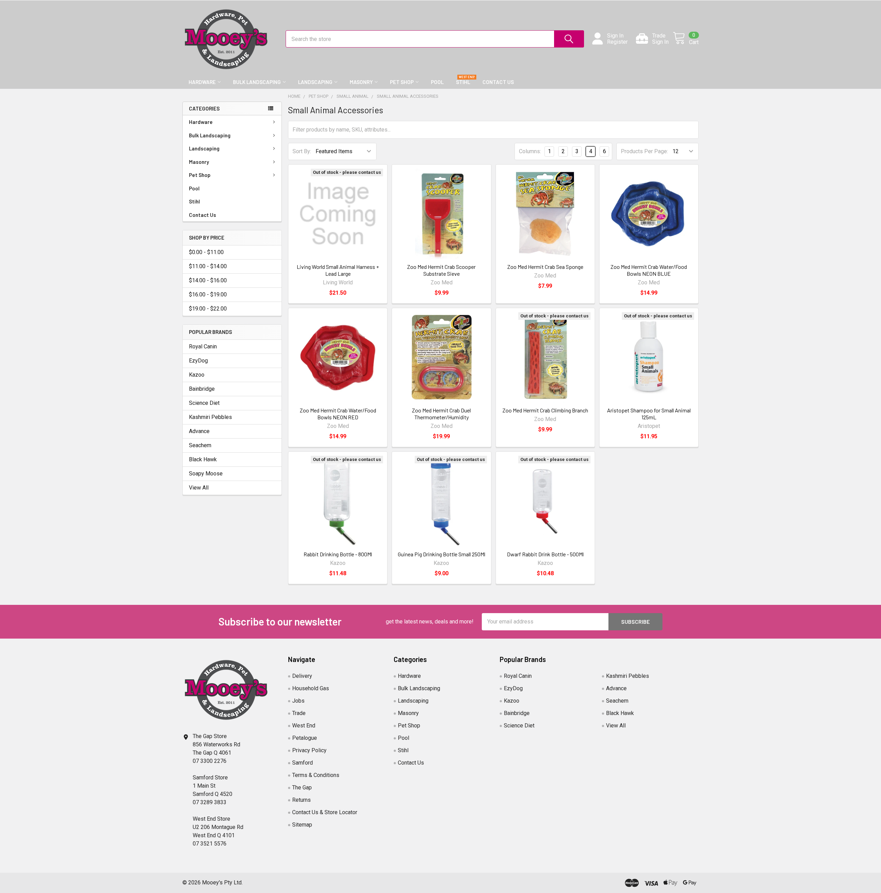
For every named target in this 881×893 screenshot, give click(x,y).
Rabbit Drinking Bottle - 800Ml (338, 554)
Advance (199, 431)
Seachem (200, 445)
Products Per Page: (644, 151)
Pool (437, 82)
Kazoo (196, 374)
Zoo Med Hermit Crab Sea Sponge (545, 266)
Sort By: (302, 151)
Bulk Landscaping (257, 82)
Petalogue (304, 738)
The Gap (302, 787)
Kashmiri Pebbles (210, 417)
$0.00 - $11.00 (206, 252)
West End (303, 725)
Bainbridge (202, 389)
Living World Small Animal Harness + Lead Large (338, 270)
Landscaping (315, 82)
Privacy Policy (309, 750)
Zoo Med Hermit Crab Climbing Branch (545, 410)
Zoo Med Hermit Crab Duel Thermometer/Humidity (441, 413)
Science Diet (204, 403)
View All (199, 487)
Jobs (298, 700)
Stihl (463, 82)
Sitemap (302, 824)
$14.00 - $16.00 (208, 280)
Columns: (530, 151)
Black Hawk (203, 459)
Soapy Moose (206, 473)
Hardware (202, 82)
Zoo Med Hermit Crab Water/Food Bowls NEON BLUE (649, 270)
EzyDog (198, 360)
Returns (301, 800)
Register (617, 42)
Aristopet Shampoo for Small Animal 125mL (649, 413)
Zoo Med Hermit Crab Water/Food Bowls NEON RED (338, 413)
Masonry (361, 82)
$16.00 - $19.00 (208, 294)
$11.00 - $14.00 (208, 266)
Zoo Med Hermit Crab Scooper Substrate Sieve (441, 270)
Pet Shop (402, 82)
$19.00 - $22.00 (208, 308)
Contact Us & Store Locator (324, 812)
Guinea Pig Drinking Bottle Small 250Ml (441, 554)
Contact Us (498, 82)
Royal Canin (203, 346)
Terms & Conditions (315, 775)
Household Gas (310, 688)
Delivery (302, 676)
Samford (302, 762)
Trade (299, 713)
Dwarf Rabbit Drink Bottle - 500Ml (545, 554)
